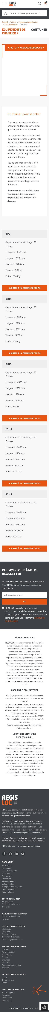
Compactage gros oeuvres (12, 939)
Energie (5, 949)
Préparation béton (9, 934)
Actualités (6, 873)
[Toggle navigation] (4, 4)
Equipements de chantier (28, 22)
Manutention (6, 1000)
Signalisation (7, 954)
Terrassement (7, 901)
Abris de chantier (11, 25)
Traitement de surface (10, 937)
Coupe (4, 977)
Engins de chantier (11, 899)
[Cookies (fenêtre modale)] (44, 1007)
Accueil (5, 22)
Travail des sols (8, 980)
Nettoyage (6, 995)
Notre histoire (7, 865)
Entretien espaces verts (14, 975)
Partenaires (6, 879)
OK (24, 601)
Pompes (5, 957)
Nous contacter (8, 892)
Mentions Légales (9, 889)
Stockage (5, 968)
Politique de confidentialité (12, 886)
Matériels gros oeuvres (13, 926)
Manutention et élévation (14, 914)
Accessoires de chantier (11, 965)
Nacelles (5, 919)
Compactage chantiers (11, 904)
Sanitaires (6, 962)
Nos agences (7, 868)
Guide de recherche (9, 871)
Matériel (13, 22)
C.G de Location (8, 884)
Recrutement (7, 876)
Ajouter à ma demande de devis (25, 47)
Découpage (6, 929)
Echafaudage (7, 998)
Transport (6, 907)
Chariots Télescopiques (11, 916)
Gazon (4, 983)
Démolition (6, 931)
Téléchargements (9, 881)
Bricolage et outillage (13, 990)
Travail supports (8, 992)
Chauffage (6, 960)
